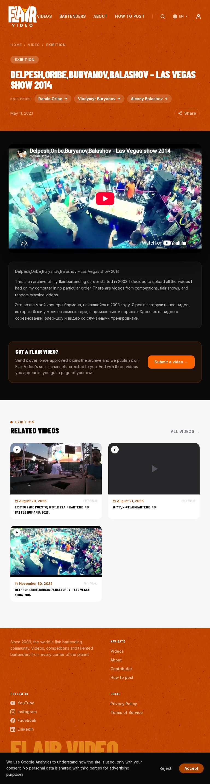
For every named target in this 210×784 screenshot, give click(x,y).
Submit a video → (171, 362)
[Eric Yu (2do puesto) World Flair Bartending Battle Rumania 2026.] (56, 481)
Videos (44, 16)
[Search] (162, 16)
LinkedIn (26, 729)
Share (190, 113)
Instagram (27, 711)
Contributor (121, 668)
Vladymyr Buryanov (96, 98)
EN (181, 16)
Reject (165, 768)
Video (34, 45)
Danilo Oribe (50, 98)
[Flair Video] (22, 16)
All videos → (185, 431)
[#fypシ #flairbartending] (154, 481)
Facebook (27, 720)
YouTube (26, 703)
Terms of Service (126, 712)
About (100, 16)
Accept (191, 768)
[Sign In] (199, 16)
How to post (130, 16)
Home (16, 45)
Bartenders (73, 16)
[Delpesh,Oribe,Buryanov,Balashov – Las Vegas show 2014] (56, 564)
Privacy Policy (123, 703)
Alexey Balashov (147, 98)
